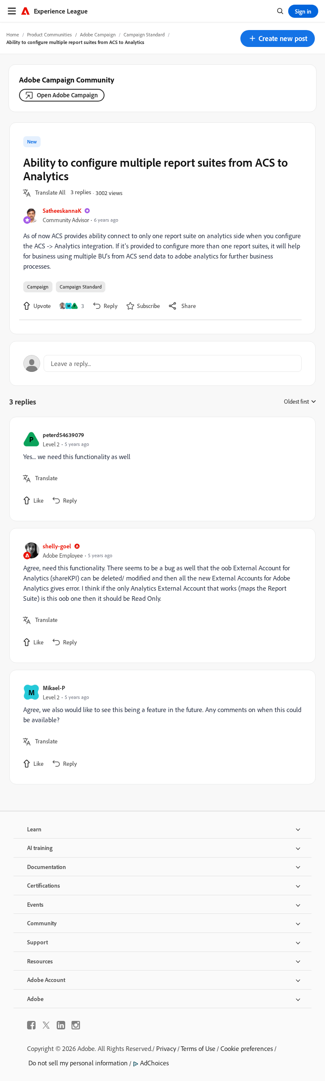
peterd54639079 (63, 434)
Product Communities (49, 34)
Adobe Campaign (98, 34)
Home (12, 34)
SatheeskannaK (62, 210)
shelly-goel (57, 546)
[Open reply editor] (162, 363)
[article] (160, 469)
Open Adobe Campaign (67, 95)
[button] (277, 38)
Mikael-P (54, 687)
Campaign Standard (144, 34)
